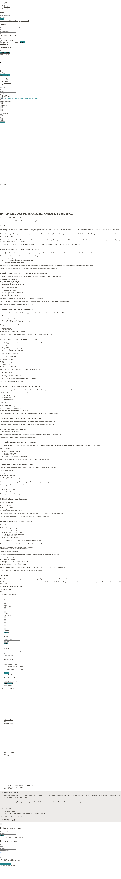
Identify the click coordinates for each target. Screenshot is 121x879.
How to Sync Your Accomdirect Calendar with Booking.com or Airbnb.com (25, 813)
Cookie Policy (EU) (9, 821)
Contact (6, 8)
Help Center (7, 7)
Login (2, 19)
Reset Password (5, 52)
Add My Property (5, 75)
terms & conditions (14, 42)
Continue (6, 630)
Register (22, 42)
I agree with (10, 42)
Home (5, 2)
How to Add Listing (9, 811)
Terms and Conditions (10, 819)
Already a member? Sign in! (8, 865)
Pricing (6, 5)
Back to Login (4, 44)
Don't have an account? (10, 645)
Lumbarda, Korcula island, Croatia (13, 787)
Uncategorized (8, 97)
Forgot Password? (24, 21)
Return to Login (4, 54)
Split (5, 721)
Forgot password (18, 837)
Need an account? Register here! (9, 21)
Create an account (5, 864)
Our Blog (6, 3)
